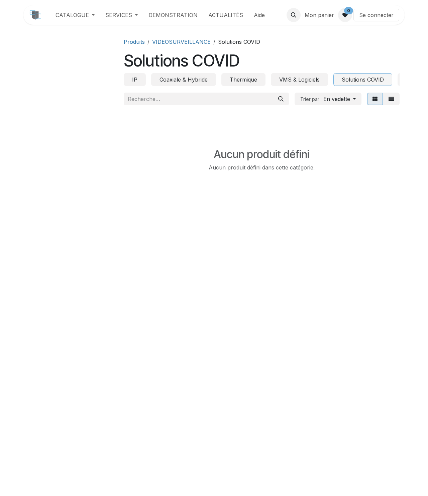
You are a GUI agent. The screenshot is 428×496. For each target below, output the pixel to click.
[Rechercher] (281, 99)
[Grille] (375, 99)
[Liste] (391, 99)
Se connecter (376, 15)
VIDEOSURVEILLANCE (181, 41)
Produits (134, 41)
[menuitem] (75, 15)
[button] (294, 15)
